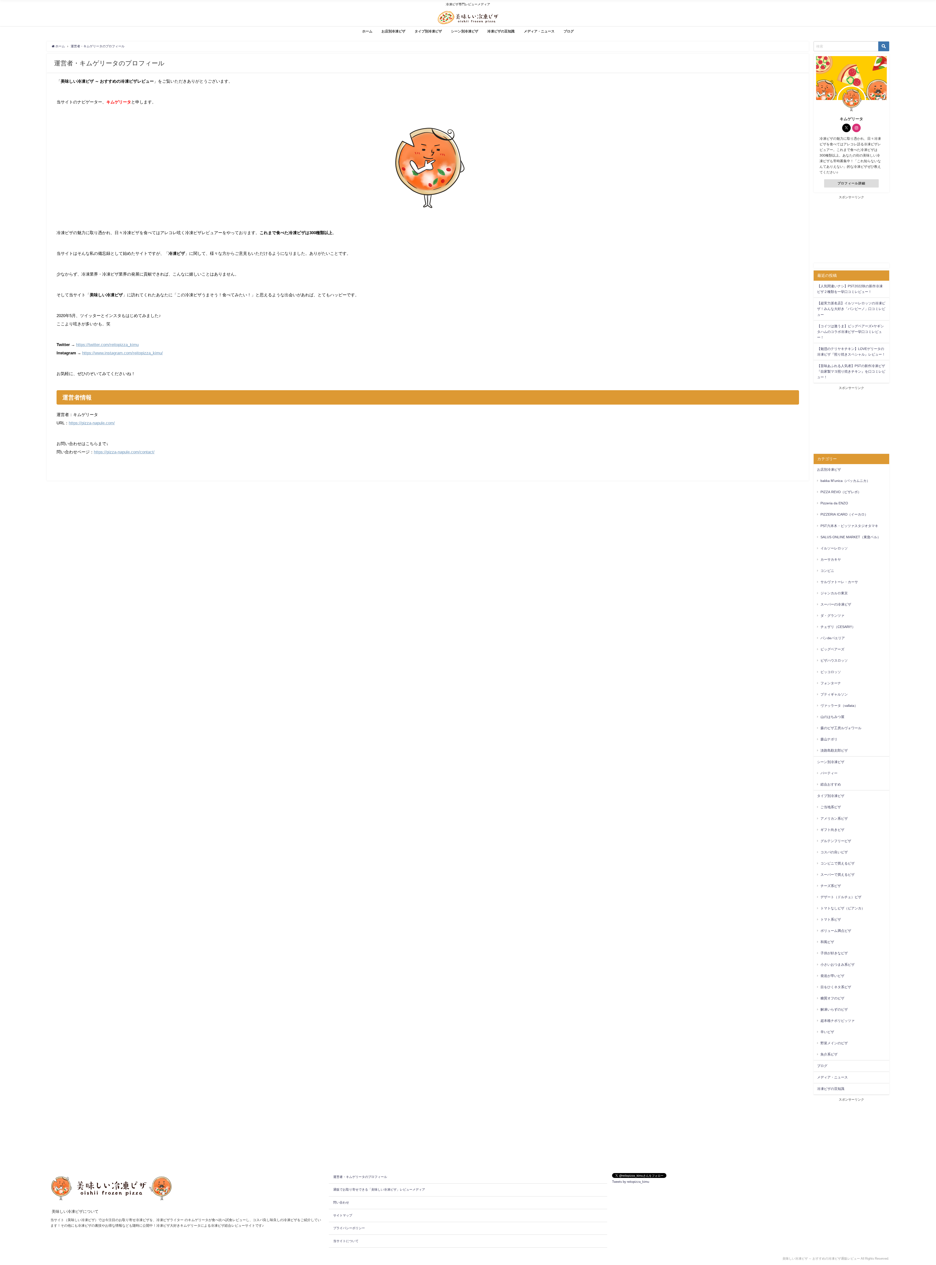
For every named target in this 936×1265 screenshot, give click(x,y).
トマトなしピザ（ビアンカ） (842, 908)
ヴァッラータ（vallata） (839, 705)
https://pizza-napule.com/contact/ (124, 452)
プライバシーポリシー (349, 1228)
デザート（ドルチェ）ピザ (840, 897)
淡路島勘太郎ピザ (834, 750)
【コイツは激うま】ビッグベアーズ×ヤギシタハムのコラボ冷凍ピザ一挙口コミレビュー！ (850, 331)
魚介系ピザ (829, 1054)
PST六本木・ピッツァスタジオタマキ (849, 526)
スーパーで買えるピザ (837, 874)
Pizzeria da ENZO (834, 503)
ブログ (569, 31)
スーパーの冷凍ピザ (835, 604)
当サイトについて (346, 1241)
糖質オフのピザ (832, 998)
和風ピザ (827, 942)
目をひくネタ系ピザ (835, 987)
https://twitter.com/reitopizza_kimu (107, 344)
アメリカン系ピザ (834, 818)
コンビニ (827, 570)
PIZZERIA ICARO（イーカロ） (844, 514)
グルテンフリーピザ (835, 841)
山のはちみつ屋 (832, 716)
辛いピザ (827, 1032)
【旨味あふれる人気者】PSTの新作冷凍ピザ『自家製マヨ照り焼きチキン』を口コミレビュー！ (851, 371)
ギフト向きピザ (832, 829)
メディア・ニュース (539, 31)
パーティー (829, 773)
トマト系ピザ (830, 919)
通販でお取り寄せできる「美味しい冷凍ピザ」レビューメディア (379, 1189)
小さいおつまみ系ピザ (837, 964)
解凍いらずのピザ (834, 1009)
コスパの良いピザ (834, 852)
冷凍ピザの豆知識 (501, 31)
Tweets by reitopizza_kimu (630, 1181)
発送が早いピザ (832, 975)
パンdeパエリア (832, 638)
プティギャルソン (834, 694)
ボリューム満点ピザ (835, 930)
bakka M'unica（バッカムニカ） (845, 480)
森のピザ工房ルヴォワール (840, 728)
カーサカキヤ (830, 559)
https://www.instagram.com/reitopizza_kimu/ (122, 353)
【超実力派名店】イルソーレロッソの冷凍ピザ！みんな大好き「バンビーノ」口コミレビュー (851, 308)
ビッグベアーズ (832, 649)
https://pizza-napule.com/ (92, 423)
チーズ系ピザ (830, 885)
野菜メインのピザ (834, 1043)
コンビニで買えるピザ (837, 863)
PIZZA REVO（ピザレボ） (840, 492)
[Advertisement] (851, 230)
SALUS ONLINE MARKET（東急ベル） (850, 537)
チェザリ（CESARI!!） (837, 626)
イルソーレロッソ (834, 548)
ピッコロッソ (830, 672)
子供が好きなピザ (834, 953)
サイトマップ (342, 1215)
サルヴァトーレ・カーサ (839, 582)
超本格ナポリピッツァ (837, 1020)
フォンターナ (830, 683)
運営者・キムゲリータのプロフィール (360, 1176)
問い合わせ (341, 1202)
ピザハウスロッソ (834, 660)
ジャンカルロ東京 (834, 593)
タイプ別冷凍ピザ (428, 31)
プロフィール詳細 (851, 183)
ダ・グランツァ (832, 615)
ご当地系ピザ (830, 807)
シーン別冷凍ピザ (464, 31)
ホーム (367, 31)
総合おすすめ (830, 784)
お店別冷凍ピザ (393, 31)
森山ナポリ (829, 739)
